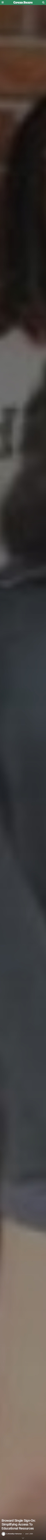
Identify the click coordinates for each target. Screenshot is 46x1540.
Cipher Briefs (23, 2)
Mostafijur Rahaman (15, 1534)
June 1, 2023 (29, 1534)
